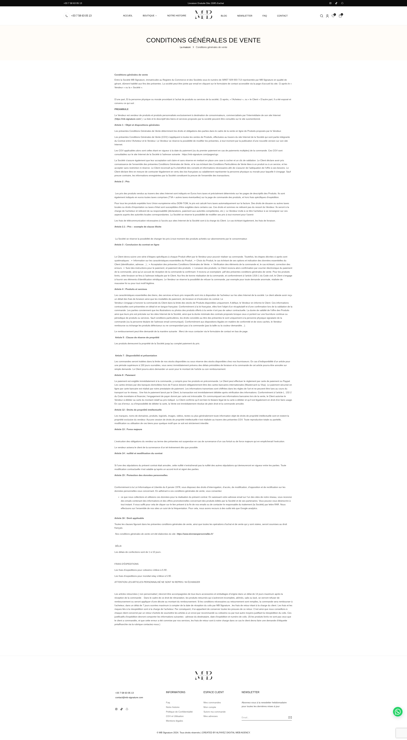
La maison (185, 47)
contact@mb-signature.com (129, 697)
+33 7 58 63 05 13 (73, 3)
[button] (340, 16)
